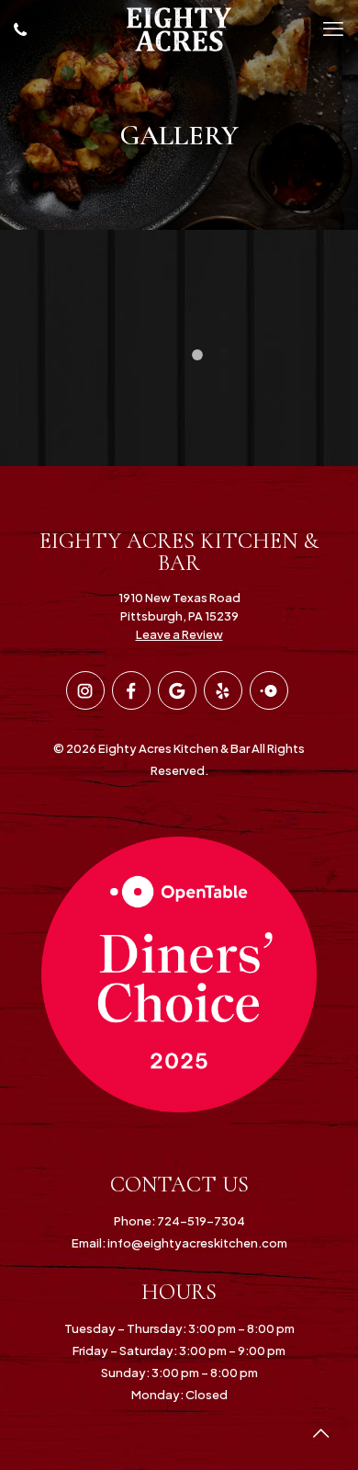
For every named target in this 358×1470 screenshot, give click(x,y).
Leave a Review (179, 634)
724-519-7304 (200, 1221)
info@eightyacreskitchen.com (196, 1243)
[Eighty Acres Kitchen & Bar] (179, 28)
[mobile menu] (333, 27)
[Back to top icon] (320, 1432)
